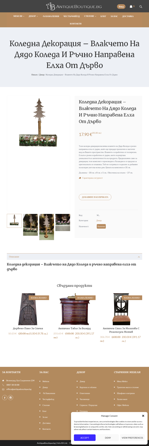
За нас (45, 417)
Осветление (85, 393)
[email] (3, 389)
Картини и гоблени (88, 387)
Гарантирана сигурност (92, 178)
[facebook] (4, 397)
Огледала (84, 411)
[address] (3, 380)
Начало (34, 74)
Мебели (45, 381)
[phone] (3, 385)
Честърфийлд (48, 399)
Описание (14, 256)
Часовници (84, 399)
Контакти (46, 429)
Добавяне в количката (95, 197)
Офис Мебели (123, 405)
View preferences (132, 437)
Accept (84, 437)
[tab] (74, 256)
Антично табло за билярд (74, 328)
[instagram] (10, 397)
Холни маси (122, 399)
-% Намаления (48, 393)
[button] (143, 415)
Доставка (46, 423)
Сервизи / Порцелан (88, 405)
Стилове (46, 405)
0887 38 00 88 (12, 385)
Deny (108, 437)
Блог (44, 411)
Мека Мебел (122, 381)
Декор (41, 74)
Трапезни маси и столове (128, 387)
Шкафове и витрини (126, 393)
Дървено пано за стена (28, 328)
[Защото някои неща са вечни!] (74, 10)
